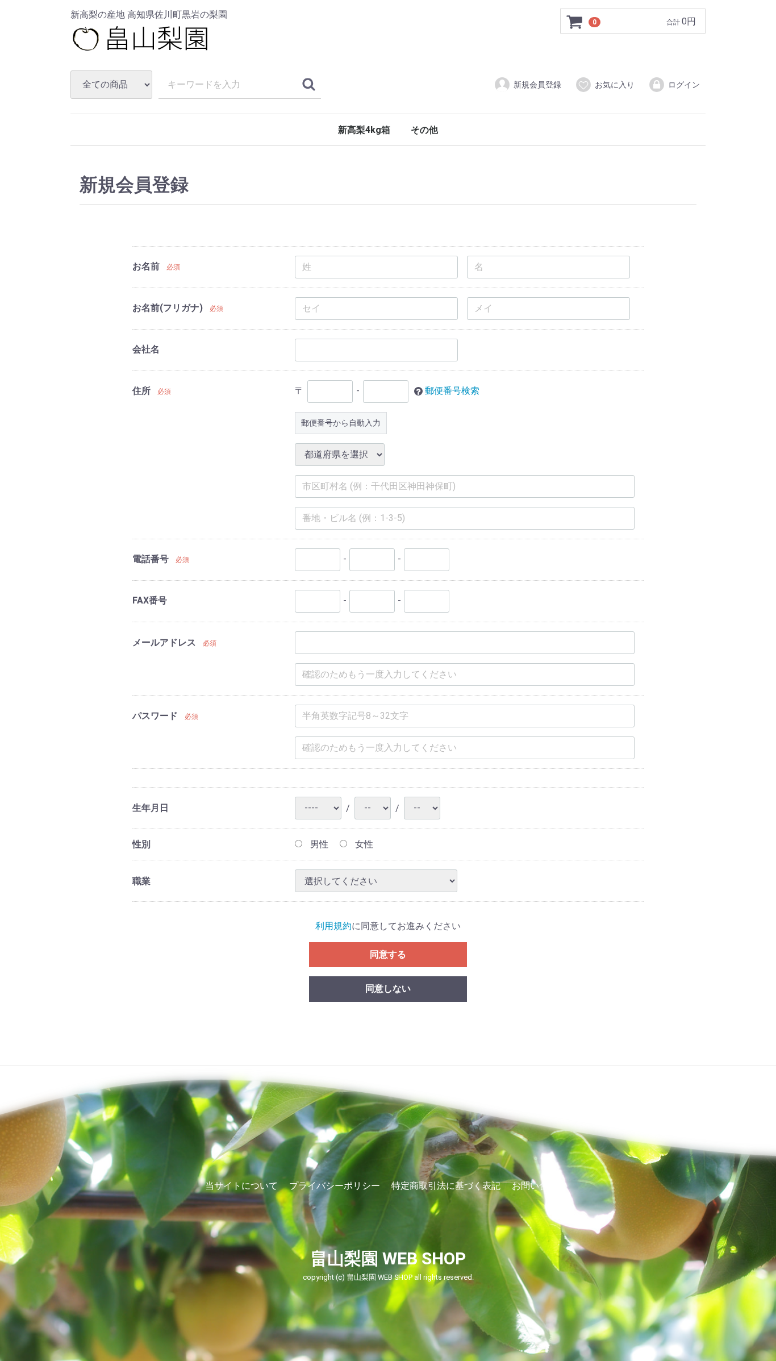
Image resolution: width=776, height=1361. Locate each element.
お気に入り (615, 84)
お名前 (146, 266)
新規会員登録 (537, 84)
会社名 (146, 349)
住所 (141, 390)
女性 (363, 844)
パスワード (155, 716)
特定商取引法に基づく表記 (445, 1185)
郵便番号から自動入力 (341, 422)
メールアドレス (164, 643)
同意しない (388, 989)
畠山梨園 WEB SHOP (388, 1259)
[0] (575, 21)
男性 (318, 844)
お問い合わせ (539, 1185)
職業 (141, 881)
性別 (141, 844)
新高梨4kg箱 (364, 129)
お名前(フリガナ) (167, 307)
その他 (424, 129)
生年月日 (150, 808)
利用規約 (333, 926)
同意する (388, 954)
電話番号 (150, 558)
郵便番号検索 (452, 390)
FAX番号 (149, 600)
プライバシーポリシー (334, 1185)
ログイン (684, 84)
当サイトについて (241, 1185)
